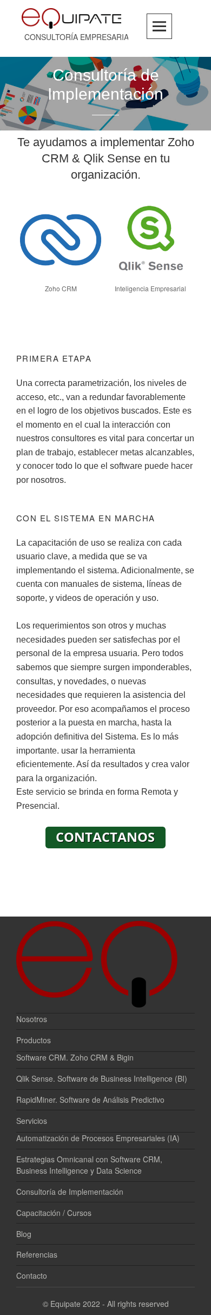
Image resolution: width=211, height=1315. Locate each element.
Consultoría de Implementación (69, 1191)
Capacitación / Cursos (53, 1212)
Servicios (31, 1120)
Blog (23, 1233)
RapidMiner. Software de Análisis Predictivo (90, 1099)
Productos (33, 1040)
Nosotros (31, 1018)
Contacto (31, 1275)
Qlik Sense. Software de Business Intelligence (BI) (101, 1078)
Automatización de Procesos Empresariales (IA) (98, 1138)
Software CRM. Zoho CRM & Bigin (75, 1057)
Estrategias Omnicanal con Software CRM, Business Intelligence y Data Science (89, 1165)
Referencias (36, 1254)
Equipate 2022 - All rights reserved (109, 1303)
